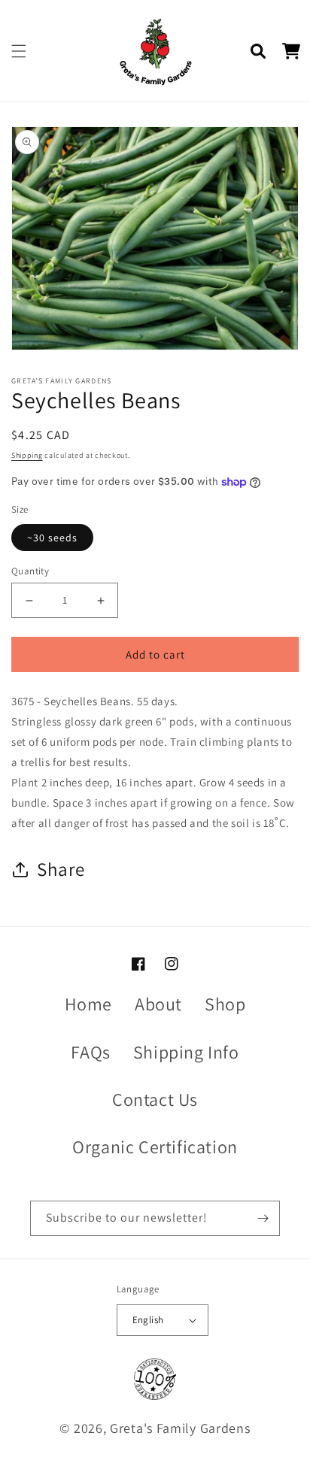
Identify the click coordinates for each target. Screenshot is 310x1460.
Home (88, 1004)
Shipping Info (186, 1052)
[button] (18, 51)
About (158, 1004)
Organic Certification (155, 1146)
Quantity (30, 571)
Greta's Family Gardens (180, 1428)
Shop (225, 1004)
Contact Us (155, 1099)
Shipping (27, 455)
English (148, 1319)
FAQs (90, 1052)
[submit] (262, 1218)
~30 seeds (52, 537)
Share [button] (61, 868)
